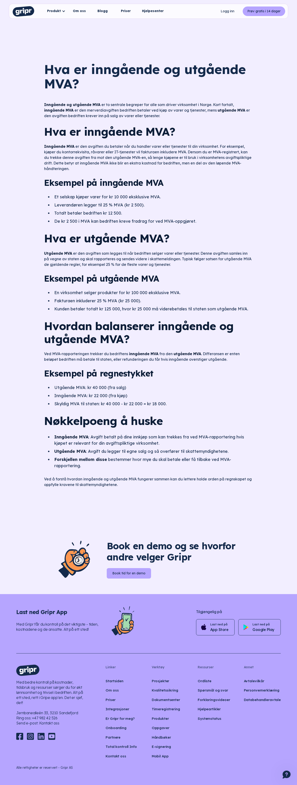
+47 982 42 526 (45, 718)
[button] (55, 11)
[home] (23, 11)
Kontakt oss (49, 723)
